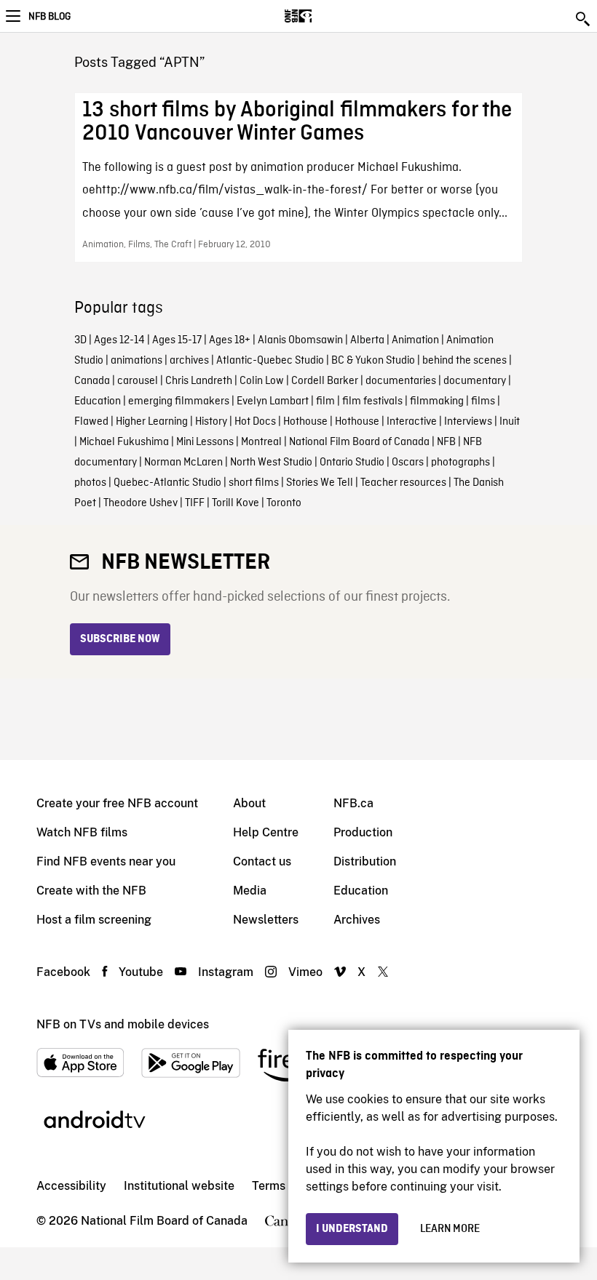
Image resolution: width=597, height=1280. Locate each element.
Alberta (367, 340)
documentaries (400, 381)
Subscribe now (120, 639)
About (249, 803)
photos (90, 483)
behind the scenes (464, 360)
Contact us (262, 861)
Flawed (91, 422)
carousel (137, 381)
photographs (460, 462)
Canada (92, 381)
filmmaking (437, 401)
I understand (352, 1229)
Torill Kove (235, 503)
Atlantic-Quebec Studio (270, 360)
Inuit (509, 422)
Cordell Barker (324, 381)
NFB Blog (49, 16)
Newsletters (265, 920)
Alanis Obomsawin (300, 340)
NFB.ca (353, 803)
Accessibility (71, 1186)
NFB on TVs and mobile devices (122, 1024)
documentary (474, 381)
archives (189, 360)
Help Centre (265, 832)
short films (254, 483)
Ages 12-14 (119, 340)
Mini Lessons (205, 442)
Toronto (283, 503)
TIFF (195, 503)
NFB (446, 442)
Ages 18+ (229, 340)
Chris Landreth (198, 381)
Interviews (468, 422)
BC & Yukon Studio (373, 360)
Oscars (408, 462)
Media (249, 890)
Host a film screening (93, 920)
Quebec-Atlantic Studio (167, 483)
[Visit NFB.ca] (323, 16)
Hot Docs (255, 422)
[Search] (584, 19)
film (325, 401)
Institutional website (179, 1186)
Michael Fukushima (124, 442)
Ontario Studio (352, 462)
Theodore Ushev (140, 503)
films (483, 401)
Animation (415, 340)
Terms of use (286, 1186)
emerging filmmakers (178, 401)
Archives (356, 920)
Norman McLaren (183, 462)
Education (97, 401)
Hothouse (305, 422)
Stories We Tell (319, 483)
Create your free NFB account (117, 803)
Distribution (364, 861)
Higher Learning (152, 422)
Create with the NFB (91, 890)
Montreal (261, 442)
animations (136, 360)
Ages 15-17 (177, 340)
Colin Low (262, 381)
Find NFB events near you (105, 861)
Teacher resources (403, 483)
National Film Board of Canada (359, 442)
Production (362, 832)
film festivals (372, 401)
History (211, 422)
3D (80, 340)
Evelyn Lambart (273, 401)
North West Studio (271, 462)
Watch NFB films (81, 832)
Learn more (450, 1229)
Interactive (412, 422)
